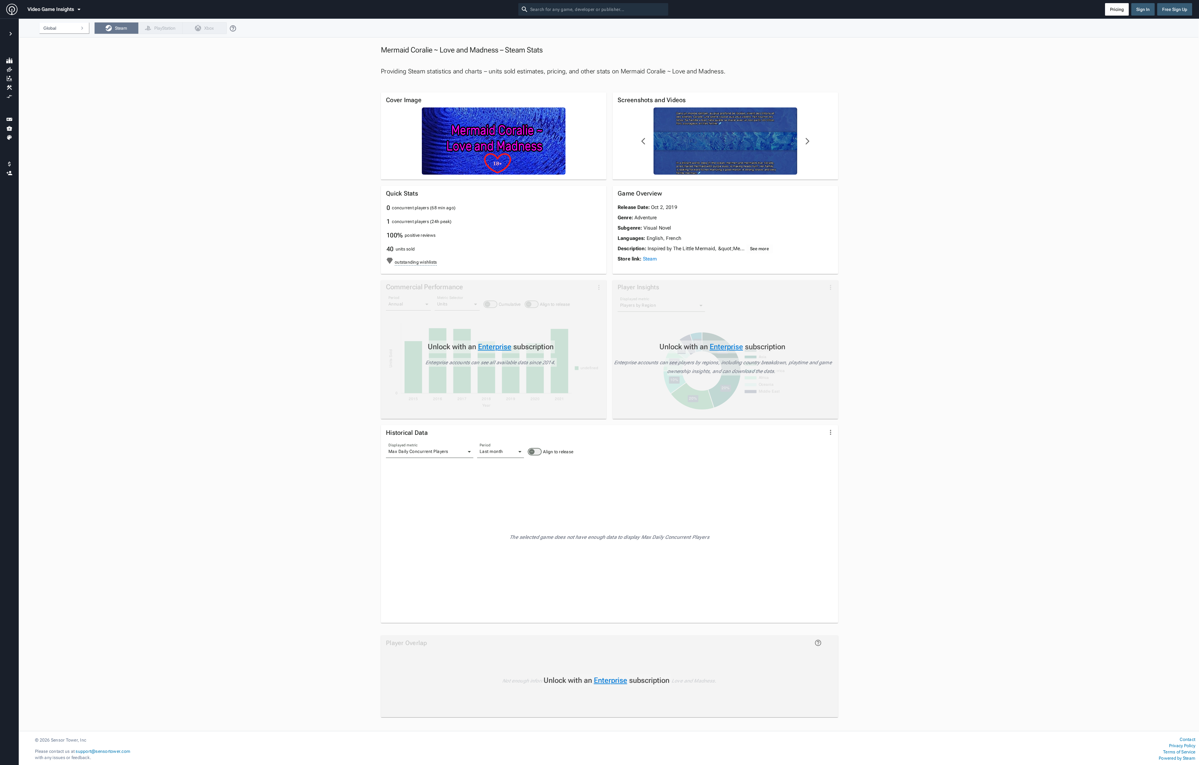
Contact (1187, 739)
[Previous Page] (643, 141)
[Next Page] (807, 141)
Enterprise (494, 346)
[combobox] (598, 9)
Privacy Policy (1182, 745)
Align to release (558, 451)
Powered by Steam (1177, 758)
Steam (650, 259)
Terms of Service (1179, 751)
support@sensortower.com (103, 751)
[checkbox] (116, 28)
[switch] (535, 451)
